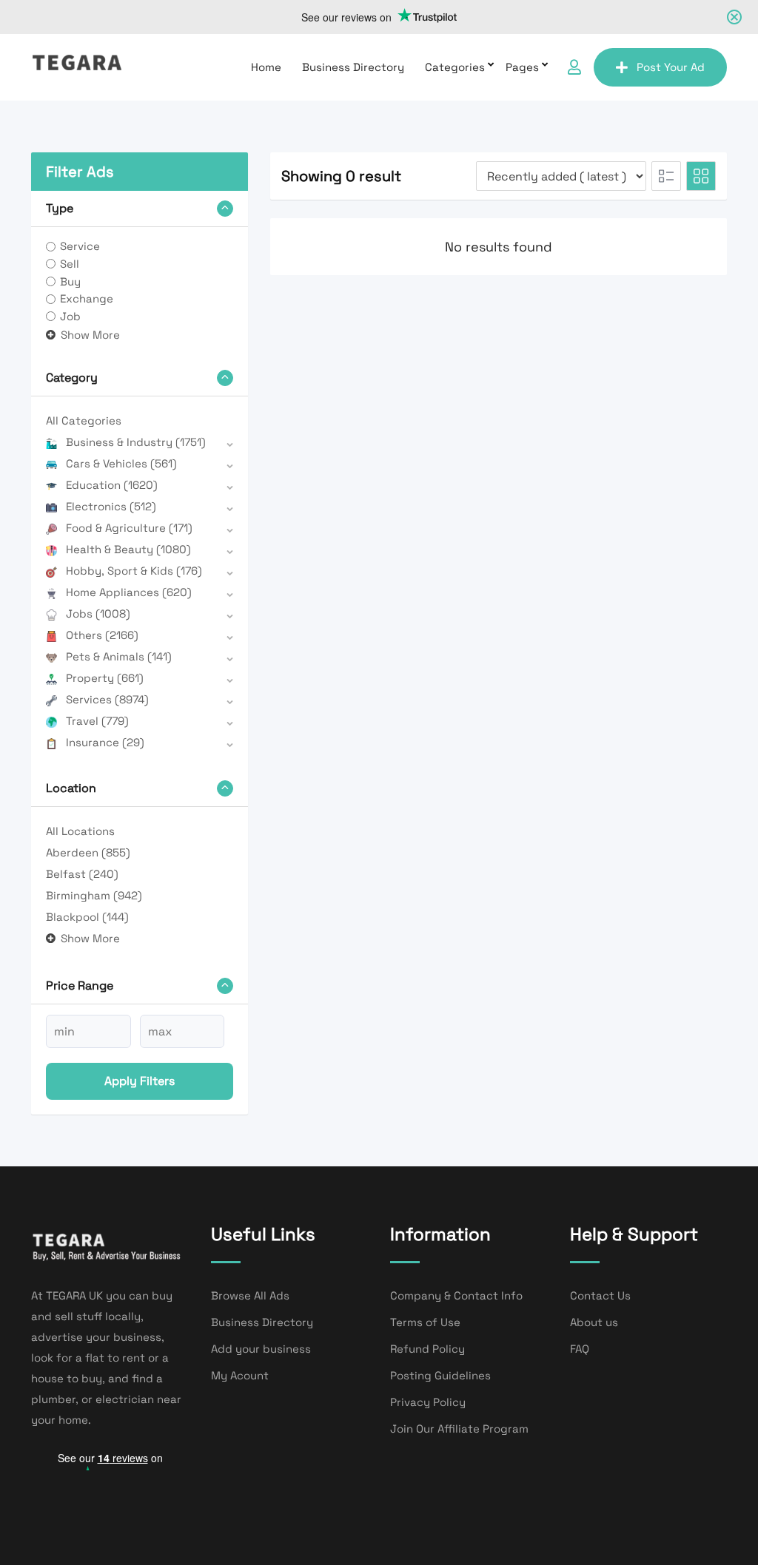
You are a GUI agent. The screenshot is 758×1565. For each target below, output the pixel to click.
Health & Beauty (128, 549)
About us (594, 1322)
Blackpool (87, 917)
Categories (455, 67)
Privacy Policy (428, 1402)
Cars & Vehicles (121, 463)
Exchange (86, 298)
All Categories (83, 420)
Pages (522, 67)
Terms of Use (425, 1322)
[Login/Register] (574, 67)
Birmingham (94, 895)
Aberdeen (88, 852)
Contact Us (600, 1295)
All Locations (80, 831)
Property (105, 678)
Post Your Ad (671, 67)
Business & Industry (136, 442)
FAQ (579, 1349)
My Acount (240, 1375)
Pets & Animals (119, 656)
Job (70, 316)
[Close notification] (734, 17)
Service (80, 246)
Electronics (111, 506)
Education (112, 485)
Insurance (105, 742)
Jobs (98, 613)
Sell (69, 264)
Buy (70, 281)
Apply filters (139, 1081)
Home (266, 67)
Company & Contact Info (456, 1295)
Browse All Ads (250, 1295)
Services (107, 699)
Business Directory (353, 67)
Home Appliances (129, 592)
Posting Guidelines (440, 1375)
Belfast (82, 874)
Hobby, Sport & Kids (134, 571)
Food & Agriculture (129, 528)
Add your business (261, 1349)
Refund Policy (427, 1349)
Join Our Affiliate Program (459, 1429)
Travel (97, 721)
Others (102, 635)
